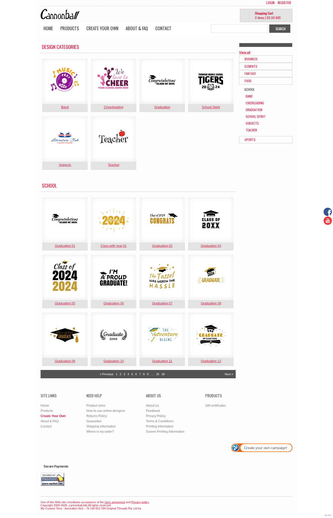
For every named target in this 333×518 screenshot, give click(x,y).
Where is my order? (100, 431)
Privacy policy (140, 502)
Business (251, 59)
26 (163, 374)
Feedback (153, 411)
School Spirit (211, 107)
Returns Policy (96, 416)
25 (157, 374)
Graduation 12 (211, 361)
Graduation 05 (65, 303)
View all (244, 52)
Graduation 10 (114, 361)
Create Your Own (102, 28)
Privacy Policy (156, 416)
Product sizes (95, 405)
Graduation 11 (162, 361)
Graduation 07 (162, 303)
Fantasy (250, 73)
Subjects (65, 165)
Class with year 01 (114, 246)
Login (270, 2)
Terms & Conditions (160, 421)
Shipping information (101, 426)
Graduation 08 (211, 303)
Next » (229, 374)
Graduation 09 (65, 361)
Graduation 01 (65, 246)
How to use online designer (105, 411)
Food (248, 81)
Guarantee (93, 421)
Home (48, 28)
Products (69, 28)
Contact (163, 28)
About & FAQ (137, 28)
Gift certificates (215, 405)
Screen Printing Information (165, 431)
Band (65, 107)
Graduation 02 (162, 246)
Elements (251, 66)
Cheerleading (113, 107)
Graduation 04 (211, 246)
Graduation (162, 107)
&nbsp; (65, 81)
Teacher (113, 165)
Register (284, 2)
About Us (152, 405)
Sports (250, 139)
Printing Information (160, 426)
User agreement (115, 502)
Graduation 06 (114, 303)
